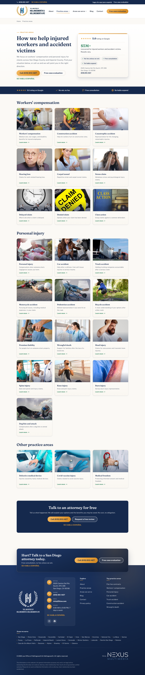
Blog (92, 11)
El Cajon (70, 637)
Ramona (118, 640)
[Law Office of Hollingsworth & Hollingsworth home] (31, 11)
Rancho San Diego (106, 640)
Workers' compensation (116, 588)
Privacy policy (85, 603)
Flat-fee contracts (114, 584)
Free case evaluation (121, 2)
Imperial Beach (48, 640)
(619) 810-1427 (86, 73)
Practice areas (62, 11)
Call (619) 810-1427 (28, 73)
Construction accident (115, 603)
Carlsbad (61, 637)
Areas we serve (79, 11)
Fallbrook (37, 640)
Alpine (49, 643)
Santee (124, 637)
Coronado (71, 640)
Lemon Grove (61, 640)
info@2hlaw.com (59, 601)
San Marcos (86, 637)
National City (106, 637)
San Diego (21, 637)
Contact (100, 11)
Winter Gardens (83, 640)
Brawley (57, 643)
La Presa (28, 640)
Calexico (75, 643)
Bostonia (41, 643)
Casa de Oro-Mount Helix (27, 643)
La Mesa (116, 637)
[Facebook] (54, 621)
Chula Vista (32, 637)
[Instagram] (49, 621)
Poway (20, 640)
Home (19, 21)
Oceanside (42, 637)
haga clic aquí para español (102, 2)
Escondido (52, 637)
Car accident (111, 596)
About (51, 11)
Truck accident (112, 599)
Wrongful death (113, 607)
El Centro (66, 643)
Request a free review (84, 519)
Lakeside (94, 640)
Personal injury (112, 592)
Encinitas (95, 637)
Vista (77, 637)
